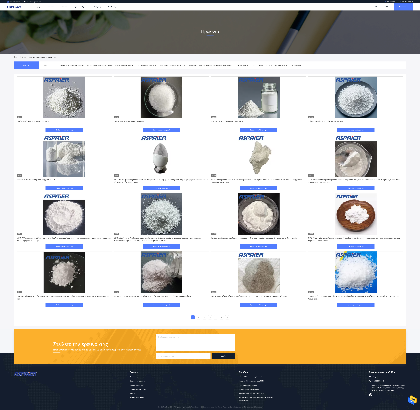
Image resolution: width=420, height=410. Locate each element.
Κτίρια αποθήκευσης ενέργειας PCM (99, 65)
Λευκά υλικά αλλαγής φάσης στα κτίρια (129, 121)
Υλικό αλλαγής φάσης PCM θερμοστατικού (33, 121)
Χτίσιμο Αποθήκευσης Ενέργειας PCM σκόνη (325, 121)
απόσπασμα (403, 7)
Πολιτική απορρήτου (137, 397)
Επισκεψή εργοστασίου (138, 381)
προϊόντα (22, 57)
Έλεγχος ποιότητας (136, 385)
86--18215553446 (407, 1)
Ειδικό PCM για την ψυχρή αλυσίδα (72, 65)
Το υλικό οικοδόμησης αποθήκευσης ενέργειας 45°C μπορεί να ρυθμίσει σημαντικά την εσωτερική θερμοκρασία (254, 238)
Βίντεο (64, 7)
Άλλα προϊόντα (295, 65)
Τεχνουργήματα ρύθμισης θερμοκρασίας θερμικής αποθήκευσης (210, 65)
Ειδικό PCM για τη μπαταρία (245, 65)
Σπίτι (15, 57)
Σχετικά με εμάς (80, 7)
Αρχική (37, 7)
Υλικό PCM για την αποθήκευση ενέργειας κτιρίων (36, 180)
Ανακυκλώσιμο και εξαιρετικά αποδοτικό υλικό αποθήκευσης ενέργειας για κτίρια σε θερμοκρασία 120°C (154, 296)
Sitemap (132, 393)
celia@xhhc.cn (391, 1)
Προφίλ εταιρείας (135, 377)
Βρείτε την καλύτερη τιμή (64, 130)
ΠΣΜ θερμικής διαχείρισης (124, 65)
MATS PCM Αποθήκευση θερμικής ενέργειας (228, 121)
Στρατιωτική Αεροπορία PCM (146, 65)
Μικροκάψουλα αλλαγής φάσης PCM (172, 65)
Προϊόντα (50, 7)
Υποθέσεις (112, 7)
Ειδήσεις (97, 7)
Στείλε (223, 356)
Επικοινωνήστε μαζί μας (138, 389)
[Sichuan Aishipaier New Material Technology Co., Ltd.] (14, 6)
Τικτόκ (370, 394)
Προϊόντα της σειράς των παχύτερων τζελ (273, 65)
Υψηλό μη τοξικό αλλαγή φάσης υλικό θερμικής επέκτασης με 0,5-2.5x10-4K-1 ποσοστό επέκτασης (249, 296)
